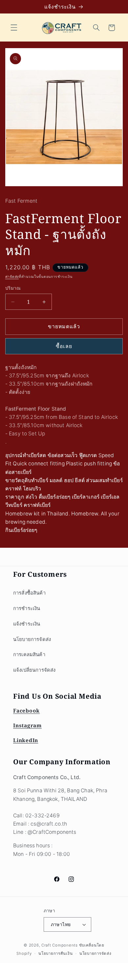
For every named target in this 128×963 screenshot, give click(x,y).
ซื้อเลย (64, 346)
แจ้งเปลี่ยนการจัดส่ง (34, 670)
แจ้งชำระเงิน (26, 624)
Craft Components (59, 945)
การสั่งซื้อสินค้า (29, 593)
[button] (13, 27)
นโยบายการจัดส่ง (32, 639)
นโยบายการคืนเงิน (55, 953)
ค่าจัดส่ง (12, 277)
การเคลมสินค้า (29, 654)
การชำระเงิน (26, 608)
